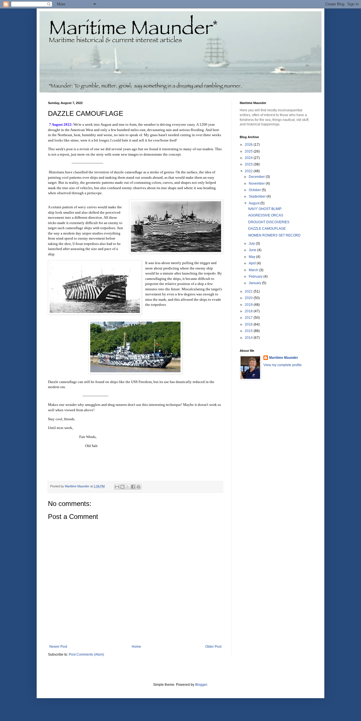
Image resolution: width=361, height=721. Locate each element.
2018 (249, 311)
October (255, 190)
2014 (249, 338)
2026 (249, 145)
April (253, 263)
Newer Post (58, 647)
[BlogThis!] (122, 487)
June (253, 250)
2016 (249, 324)
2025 (249, 151)
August (254, 203)
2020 (249, 298)
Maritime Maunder (283, 358)
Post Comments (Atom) (86, 654)
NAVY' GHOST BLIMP (264, 209)
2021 (249, 291)
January (255, 283)
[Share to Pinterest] (138, 487)
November (257, 183)
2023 (249, 164)
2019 (249, 305)
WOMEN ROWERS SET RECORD (274, 235)
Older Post (213, 647)
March (254, 270)
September (258, 196)
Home (136, 647)
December (257, 177)
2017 (249, 318)
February (256, 276)
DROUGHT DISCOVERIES (268, 222)
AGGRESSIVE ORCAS (265, 215)
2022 (249, 171)
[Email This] (117, 487)
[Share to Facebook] (133, 487)
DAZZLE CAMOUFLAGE (267, 229)
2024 (249, 158)
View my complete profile (282, 365)
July (252, 244)
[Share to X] (128, 487)
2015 (249, 331)
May (252, 257)
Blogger (201, 685)
